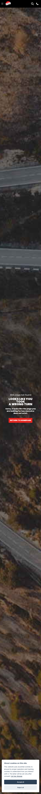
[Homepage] (8, 4)
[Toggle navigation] (2, 3)
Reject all (20, 787)
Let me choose (16, 776)
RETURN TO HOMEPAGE (20, 420)
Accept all (20, 782)
